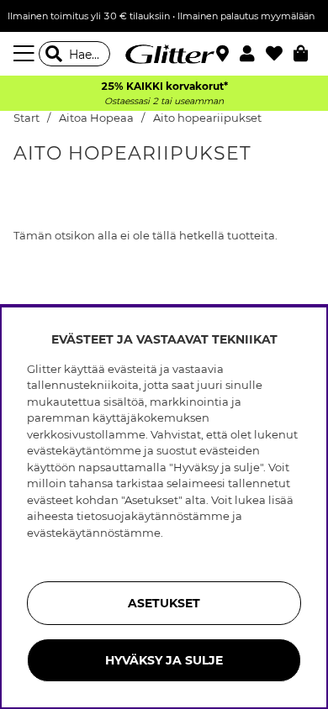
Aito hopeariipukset (207, 118)
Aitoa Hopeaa (96, 118)
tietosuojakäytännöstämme (153, 516)
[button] (253, 53)
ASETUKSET (164, 603)
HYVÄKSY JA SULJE (164, 660)
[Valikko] (26, 54)
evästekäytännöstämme (94, 532)
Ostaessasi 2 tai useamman (164, 101)
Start (26, 118)
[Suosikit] (280, 53)
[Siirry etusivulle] (164, 54)
